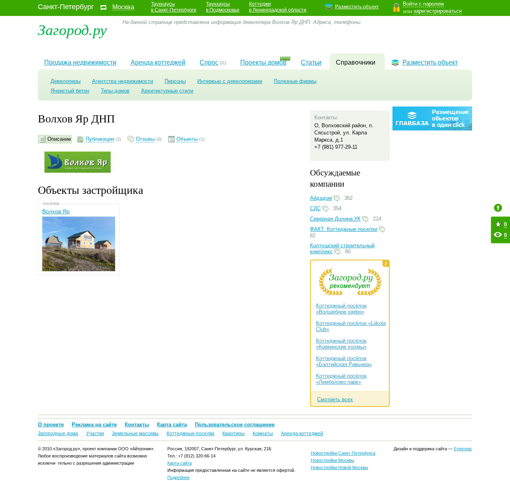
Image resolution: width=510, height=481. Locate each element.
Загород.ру (72, 29)
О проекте (51, 425)
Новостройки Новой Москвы (339, 467)
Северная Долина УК (335, 219)
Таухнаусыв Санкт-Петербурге (173, 7)
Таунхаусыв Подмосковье (222, 7)
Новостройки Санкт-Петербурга (343, 453)
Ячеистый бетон (70, 91)
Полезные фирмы (295, 81)
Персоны (175, 81)
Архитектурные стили (167, 91)
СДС (315, 208)
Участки (95, 433)
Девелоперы (65, 81)
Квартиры (233, 433)
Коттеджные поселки (190, 433)
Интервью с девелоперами (229, 81)
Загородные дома (58, 433)
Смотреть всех (335, 399)
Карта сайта (172, 425)
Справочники (355, 62)
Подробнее (178, 477)
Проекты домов (263, 62)
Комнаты (263, 433)
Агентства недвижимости (122, 81)
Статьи (311, 62)
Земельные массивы (135, 433)
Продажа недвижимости (80, 62)
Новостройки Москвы (332, 460)
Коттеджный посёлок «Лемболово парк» (341, 379)
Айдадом (321, 198)
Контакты (137, 425)
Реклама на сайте (94, 425)
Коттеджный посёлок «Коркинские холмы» (341, 344)
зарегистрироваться (438, 11)
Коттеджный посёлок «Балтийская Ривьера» (344, 361)
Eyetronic (463, 448)
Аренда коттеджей (158, 62)
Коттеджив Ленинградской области (277, 7)
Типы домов (115, 91)
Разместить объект (357, 7)
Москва (123, 7)
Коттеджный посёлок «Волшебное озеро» (341, 309)
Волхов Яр (56, 211)
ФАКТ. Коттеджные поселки (343, 229)
